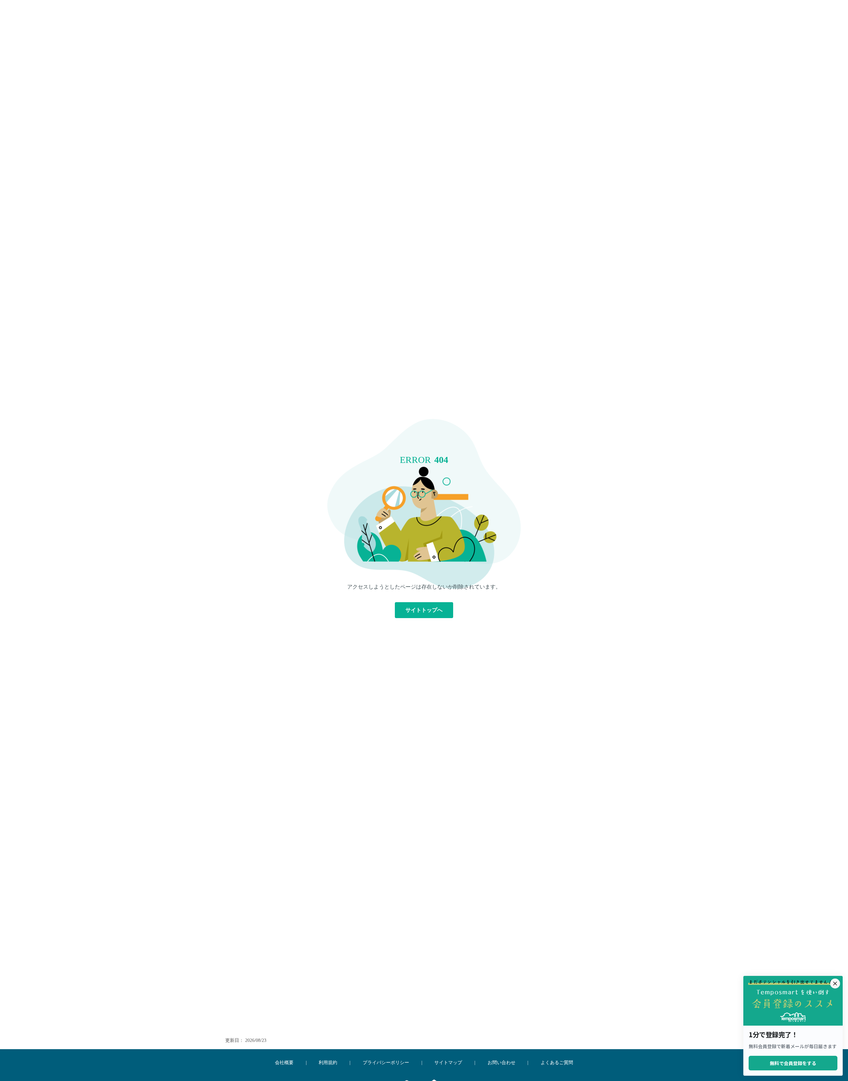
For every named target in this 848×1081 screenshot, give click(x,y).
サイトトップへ (424, 610)
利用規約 (328, 1062)
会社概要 (284, 1062)
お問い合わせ (501, 1062)
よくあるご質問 (557, 1062)
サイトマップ (448, 1062)
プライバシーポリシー (386, 1062)
